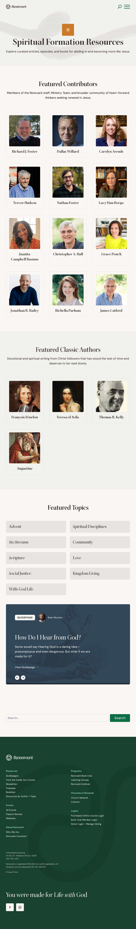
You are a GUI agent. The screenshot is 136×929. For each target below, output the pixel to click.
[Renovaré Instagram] (20, 907)
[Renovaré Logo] (16, 6)
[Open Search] (119, 6)
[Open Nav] (127, 7)
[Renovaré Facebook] (10, 907)
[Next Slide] (23, 677)
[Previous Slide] (17, 677)
